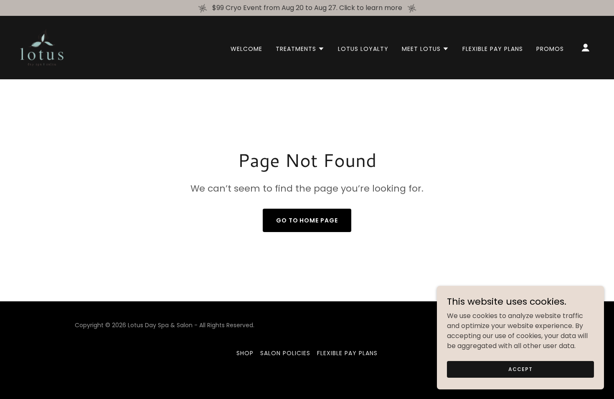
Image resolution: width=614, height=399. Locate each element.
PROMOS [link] (550, 49)
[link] (41, 47)
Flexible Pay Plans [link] (492, 49)
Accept (520, 368)
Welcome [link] (246, 49)
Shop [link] (245, 353)
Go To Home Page (307, 220)
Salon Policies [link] (285, 353)
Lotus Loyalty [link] (363, 49)
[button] (300, 49)
